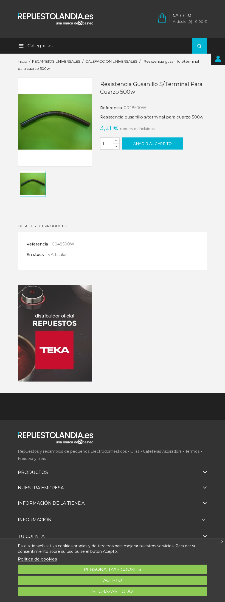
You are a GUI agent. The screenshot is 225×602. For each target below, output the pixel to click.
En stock (35, 254)
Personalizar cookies (112, 569)
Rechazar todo (112, 591)
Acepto (112, 580)
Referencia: (111, 107)
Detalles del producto (42, 226)
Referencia (37, 244)
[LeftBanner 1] (55, 333)
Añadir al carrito (152, 143)
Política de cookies (37, 559)
